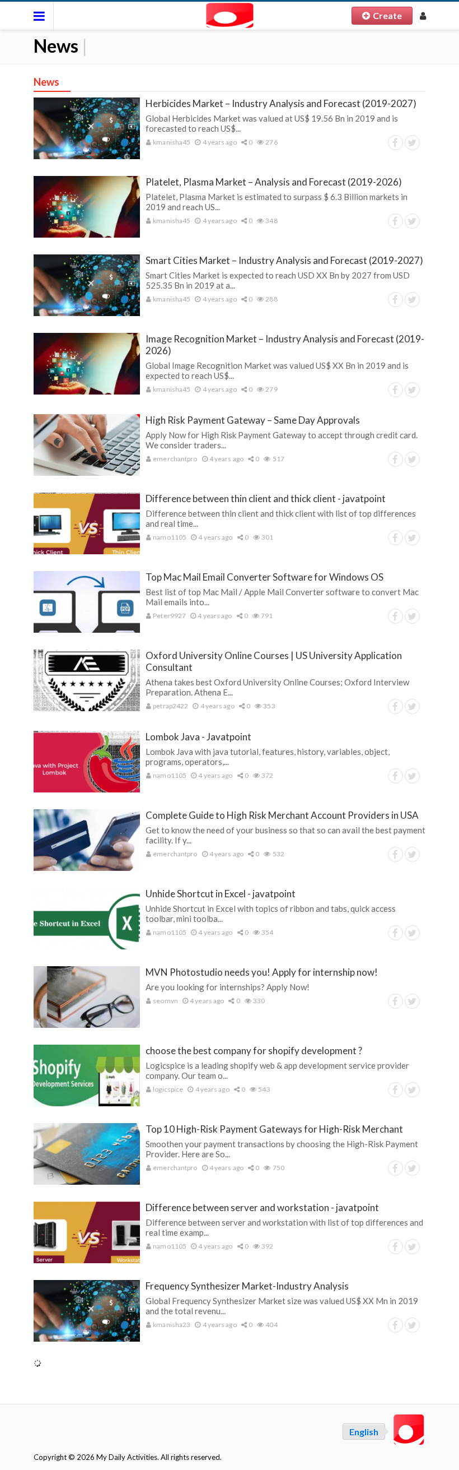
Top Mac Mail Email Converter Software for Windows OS (264, 577)
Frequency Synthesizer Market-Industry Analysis (247, 1286)
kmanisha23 (171, 1324)
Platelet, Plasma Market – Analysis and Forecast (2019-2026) (274, 182)
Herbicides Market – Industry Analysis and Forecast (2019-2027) (281, 103)
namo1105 (169, 537)
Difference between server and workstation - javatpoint (262, 1207)
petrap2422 (170, 706)
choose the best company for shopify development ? (254, 1050)
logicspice (167, 1089)
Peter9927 (169, 615)
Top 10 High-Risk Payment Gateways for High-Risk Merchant (274, 1129)
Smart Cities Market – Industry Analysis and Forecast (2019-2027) (284, 260)
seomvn (165, 1000)
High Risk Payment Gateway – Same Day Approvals (253, 420)
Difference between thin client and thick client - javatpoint (266, 498)
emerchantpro (174, 459)
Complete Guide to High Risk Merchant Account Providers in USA (282, 815)
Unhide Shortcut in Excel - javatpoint (221, 893)
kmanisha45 (171, 142)
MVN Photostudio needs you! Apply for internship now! (262, 972)
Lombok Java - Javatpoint (198, 737)
